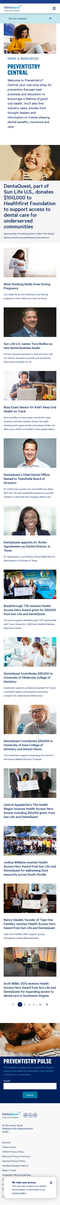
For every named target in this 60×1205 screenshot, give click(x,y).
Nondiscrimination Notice (15, 1165)
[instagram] (25, 1115)
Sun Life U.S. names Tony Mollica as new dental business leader (28, 346)
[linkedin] (30, 1115)
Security (6, 1142)
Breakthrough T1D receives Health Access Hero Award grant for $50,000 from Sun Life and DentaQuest (30, 610)
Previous (13, 1004)
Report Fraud (9, 1170)
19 (40, 1004)
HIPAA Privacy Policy (13, 1151)
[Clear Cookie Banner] (51, 1183)
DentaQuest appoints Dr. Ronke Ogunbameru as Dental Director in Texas (27, 546)
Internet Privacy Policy (13, 1160)
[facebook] (35, 1115)
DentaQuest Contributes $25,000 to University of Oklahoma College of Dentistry (28, 677)
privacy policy (19, 1192)
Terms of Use (9, 1147)
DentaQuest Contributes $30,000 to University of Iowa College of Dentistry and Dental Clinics (28, 745)
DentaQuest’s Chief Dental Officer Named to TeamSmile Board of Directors (27, 478)
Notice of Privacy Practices (16, 1156)
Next (47, 1004)
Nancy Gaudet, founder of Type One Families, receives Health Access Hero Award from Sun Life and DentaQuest (30, 924)
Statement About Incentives (16, 1174)
